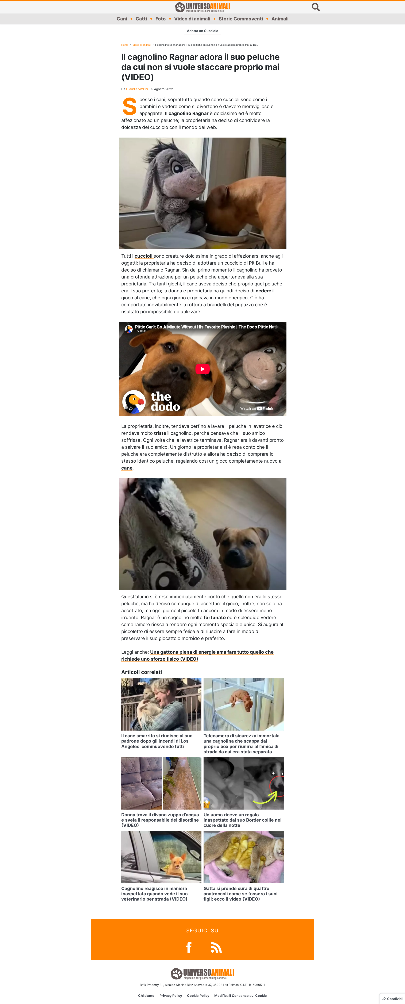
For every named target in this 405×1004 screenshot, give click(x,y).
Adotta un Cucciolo (202, 31)
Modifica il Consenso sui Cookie (240, 995)
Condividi (394, 999)
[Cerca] (316, 7)
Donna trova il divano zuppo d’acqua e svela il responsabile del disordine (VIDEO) (160, 820)
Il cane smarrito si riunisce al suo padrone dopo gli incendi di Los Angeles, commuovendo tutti (157, 741)
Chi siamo (146, 995)
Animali (280, 18)
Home (124, 44)
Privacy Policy (170, 995)
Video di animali (192, 18)
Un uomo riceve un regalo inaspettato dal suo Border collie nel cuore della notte (243, 820)
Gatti (141, 18)
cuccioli (144, 256)
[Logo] (202, 7)
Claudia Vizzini (137, 89)
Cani (122, 18)
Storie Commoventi (241, 18)
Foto (160, 18)
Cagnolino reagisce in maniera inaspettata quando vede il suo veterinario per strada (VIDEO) (154, 894)
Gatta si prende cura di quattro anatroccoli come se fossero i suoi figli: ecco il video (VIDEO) (241, 894)
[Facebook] (189, 947)
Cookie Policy (198, 995)
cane (126, 468)
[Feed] (216, 947)
